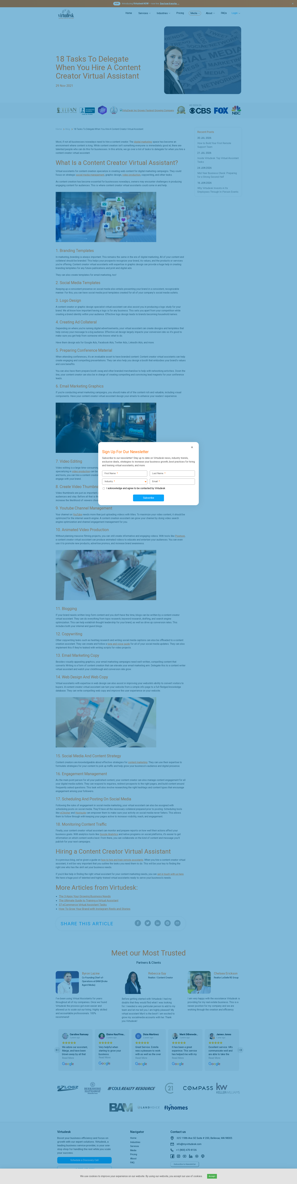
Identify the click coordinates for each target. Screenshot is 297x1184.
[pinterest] (3, 598)
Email (156, 481)
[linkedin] (3, 592)
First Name (111, 473)
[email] (3, 605)
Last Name (159, 473)
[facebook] (3, 579)
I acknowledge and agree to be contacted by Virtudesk (135, 488)
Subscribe (148, 497)
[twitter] (3, 585)
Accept (212, 1176)
